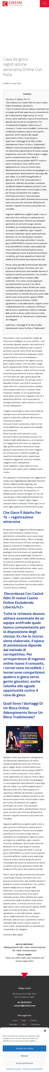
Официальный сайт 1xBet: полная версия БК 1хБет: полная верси (24, 947)
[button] (45, 1030)
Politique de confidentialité (33, 1069)
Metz (24, 1024)
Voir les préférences (24, 1063)
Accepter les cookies (24, 1048)
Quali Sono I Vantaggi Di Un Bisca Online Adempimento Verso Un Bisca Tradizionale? (25, 326)
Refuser (24, 1056)
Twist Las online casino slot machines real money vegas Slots (24, 958)
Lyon (15, 1020)
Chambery (35, 1024)
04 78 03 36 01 (24, 1002)
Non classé (18, 935)
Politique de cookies (13, 1069)
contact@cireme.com (24, 1006)
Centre (33, 1020)
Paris (24, 1020)
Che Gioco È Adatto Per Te (18, 99)
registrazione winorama (25, 481)
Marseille (13, 1024)
